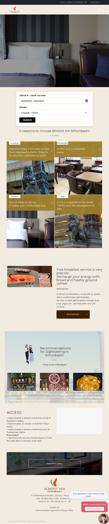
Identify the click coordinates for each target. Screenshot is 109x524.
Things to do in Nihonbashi (54, 365)
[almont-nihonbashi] (15, 9)
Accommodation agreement (48, 510)
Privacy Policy (67, 510)
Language (94, 2)
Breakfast (73, 314)
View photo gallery (54, 464)
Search (27, 120)
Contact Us (54, 507)
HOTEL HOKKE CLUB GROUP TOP (73, 2)
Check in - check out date (32, 95)
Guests (23, 107)
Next (48, 276)
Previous (11, 276)
